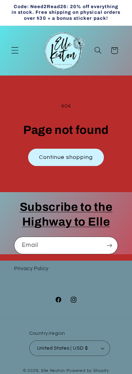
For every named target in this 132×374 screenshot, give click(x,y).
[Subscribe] (109, 245)
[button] (15, 50)
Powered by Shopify (88, 371)
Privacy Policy (31, 268)
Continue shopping (66, 157)
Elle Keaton (54, 371)
